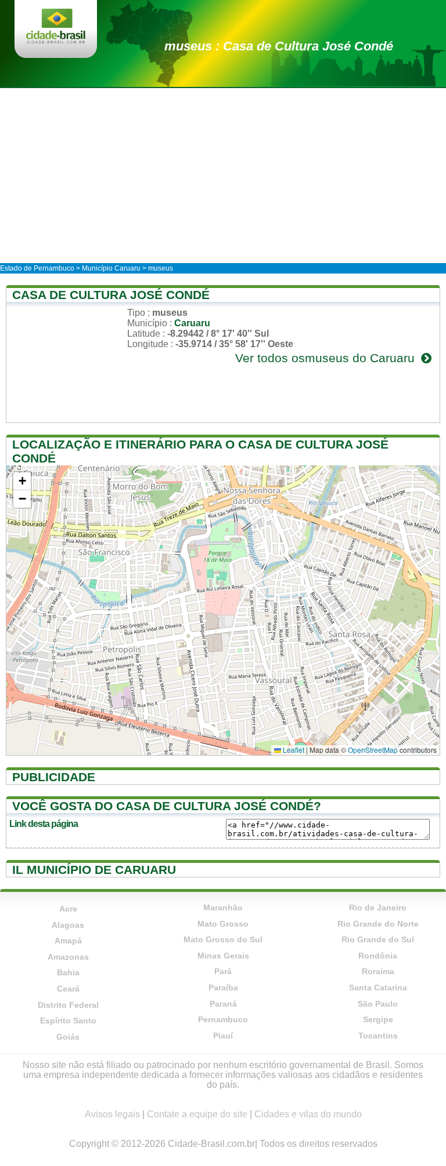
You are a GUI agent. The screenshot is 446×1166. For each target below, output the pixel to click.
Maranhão (223, 907)
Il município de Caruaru (94, 869)
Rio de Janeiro (378, 907)
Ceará (68, 988)
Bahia (68, 972)
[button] (22, 481)
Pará (223, 971)
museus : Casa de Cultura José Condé (278, 46)
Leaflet (292, 750)
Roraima (378, 971)
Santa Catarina (378, 987)
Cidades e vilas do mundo (308, 1114)
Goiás (68, 1036)
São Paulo (378, 1003)
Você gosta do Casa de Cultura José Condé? (166, 805)
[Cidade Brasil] (55, 27)
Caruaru (192, 323)
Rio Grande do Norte (378, 923)
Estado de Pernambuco (37, 268)
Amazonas (68, 956)
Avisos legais (112, 1114)
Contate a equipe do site (197, 1114)
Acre (68, 908)
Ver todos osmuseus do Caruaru (326, 358)
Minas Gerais (223, 955)
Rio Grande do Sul (377, 939)
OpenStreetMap (373, 750)
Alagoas (68, 925)
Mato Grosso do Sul (223, 939)
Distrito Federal (68, 1005)
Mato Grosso (223, 923)
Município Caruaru (111, 268)
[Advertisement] (223, 175)
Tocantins (378, 1035)
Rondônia (377, 955)
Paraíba (223, 987)
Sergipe (378, 1019)
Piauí (223, 1035)
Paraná (223, 1003)
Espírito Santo (68, 1020)
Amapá (68, 940)
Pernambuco (223, 1019)
